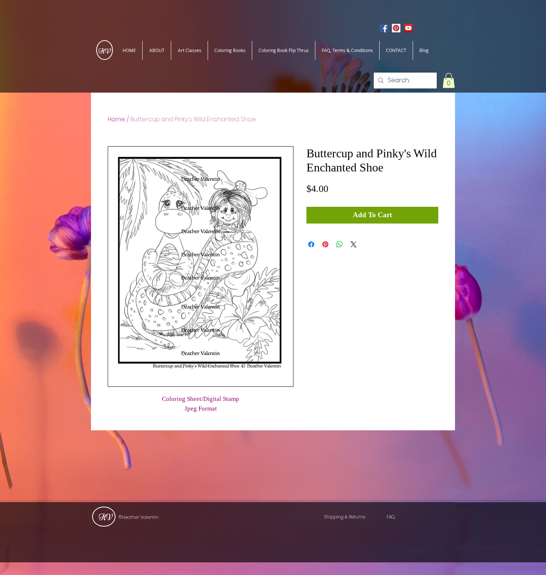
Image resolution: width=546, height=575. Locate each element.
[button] (448, 80)
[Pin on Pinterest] (325, 244)
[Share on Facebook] (311, 244)
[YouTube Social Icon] (408, 28)
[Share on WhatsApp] (339, 244)
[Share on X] (353, 244)
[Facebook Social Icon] (384, 28)
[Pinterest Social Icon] (396, 28)
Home (116, 119)
